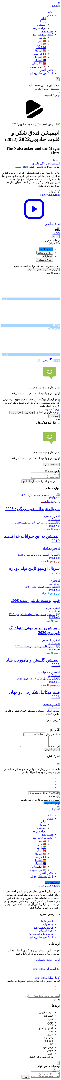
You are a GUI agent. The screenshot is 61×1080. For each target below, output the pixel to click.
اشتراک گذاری (35, 269)
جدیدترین (29, 412)
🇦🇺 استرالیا (40, 60)
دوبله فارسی (39, 28)
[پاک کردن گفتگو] (58, 1070)
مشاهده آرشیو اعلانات (47, 88)
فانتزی (35, 163)
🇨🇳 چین (41, 40)
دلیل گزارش (53, 734)
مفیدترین (54, 416)
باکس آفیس (46, 69)
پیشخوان (48, 924)
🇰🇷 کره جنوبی (38, 66)
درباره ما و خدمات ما (41, 933)
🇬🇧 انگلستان (39, 63)
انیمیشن (41, 24)
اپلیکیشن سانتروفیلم (41, 73)
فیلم (43, 18)
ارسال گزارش (51, 749)
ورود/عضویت (52, 882)
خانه (50, 11)
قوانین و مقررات (43, 927)
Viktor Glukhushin (50, 194)
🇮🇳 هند (42, 37)
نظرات (47, 256)
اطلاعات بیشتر (45, 252)
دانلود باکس (46, 249)
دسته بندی (47, 31)
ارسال (26, 1077)
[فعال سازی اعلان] (58, 228)
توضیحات (54, 746)
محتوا (50, 15)
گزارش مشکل (51, 269)
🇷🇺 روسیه (21, 166)
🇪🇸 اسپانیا (40, 57)
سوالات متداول (45, 260)
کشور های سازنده (43, 34)
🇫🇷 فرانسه (40, 53)
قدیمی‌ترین (16, 412)
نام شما (55, 730)
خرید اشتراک (46, 930)
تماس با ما (47, 920)
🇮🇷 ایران (41, 44)
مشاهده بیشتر (51, 464)
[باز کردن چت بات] (58, 1063)
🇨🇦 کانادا (41, 47)
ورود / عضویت (52, 94)
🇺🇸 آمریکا (40, 50)
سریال (42, 21)
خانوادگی (45, 163)
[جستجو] (58, 92)
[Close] (58, 728)
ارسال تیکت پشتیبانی (48, 959)
